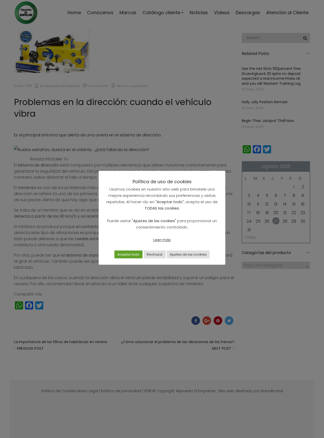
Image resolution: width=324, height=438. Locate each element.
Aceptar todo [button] (128, 254)
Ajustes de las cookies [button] (188, 254)
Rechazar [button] (155, 254)
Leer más (162, 239)
